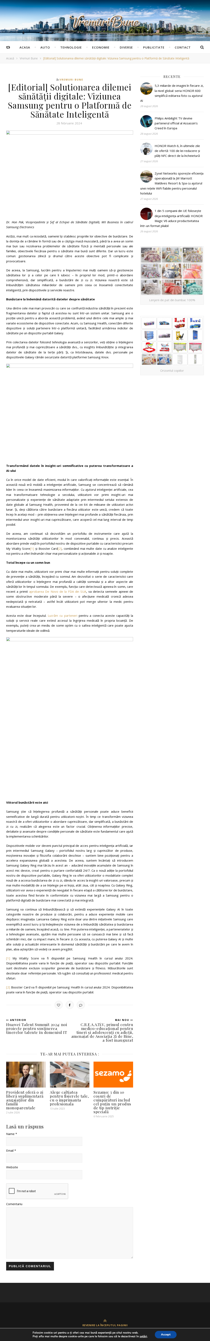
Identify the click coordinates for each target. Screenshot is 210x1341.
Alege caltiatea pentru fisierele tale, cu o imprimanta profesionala (69, 1097)
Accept (165, 1334)
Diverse (126, 47)
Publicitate (153, 47)
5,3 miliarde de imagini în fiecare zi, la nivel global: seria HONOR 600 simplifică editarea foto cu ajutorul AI (172, 93)
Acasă (10, 58)
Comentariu (14, 1204)
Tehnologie (71, 47)
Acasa (24, 47)
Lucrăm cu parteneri (62, 615)
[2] (60, 548)
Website (12, 1167)
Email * (11, 1150)
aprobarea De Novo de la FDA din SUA (57, 591)
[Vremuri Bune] (105, 21)
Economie (101, 47)
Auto (45, 47)
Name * (11, 1134)
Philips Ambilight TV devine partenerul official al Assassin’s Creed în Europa (176, 123)
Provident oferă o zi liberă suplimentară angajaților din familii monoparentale (24, 1099)
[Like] (59, 1005)
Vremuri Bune (29, 58)
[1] (32, 548)
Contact (183, 47)
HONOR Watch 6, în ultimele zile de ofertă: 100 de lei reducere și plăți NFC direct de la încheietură (177, 151)
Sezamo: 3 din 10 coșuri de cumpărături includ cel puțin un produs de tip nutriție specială (112, 1101)
